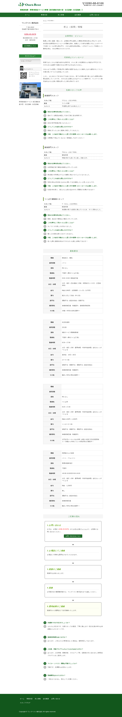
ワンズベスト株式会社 (35, 711)
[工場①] (30, 97)
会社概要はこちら (30, 46)
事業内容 (44, 15)
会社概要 (78, 15)
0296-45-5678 (30, 34)
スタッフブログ (26, 61)
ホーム (27, 15)
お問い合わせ (94, 15)
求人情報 (61, 15)
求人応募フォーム (80, 529)
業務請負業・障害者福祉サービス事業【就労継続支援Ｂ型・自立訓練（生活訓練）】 (31, 5)
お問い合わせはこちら (73, 536)
